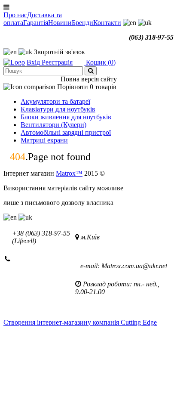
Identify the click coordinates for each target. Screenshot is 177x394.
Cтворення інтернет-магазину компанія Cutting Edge (80, 322)
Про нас (15, 15)
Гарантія (35, 22)
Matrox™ (69, 173)
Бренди (82, 22)
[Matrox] (14, 62)
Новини (60, 22)
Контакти (107, 22)
